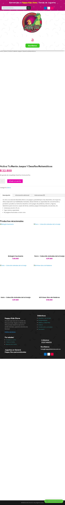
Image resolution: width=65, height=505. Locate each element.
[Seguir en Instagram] (52, 8)
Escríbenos (32, 46)
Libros (5, 51)
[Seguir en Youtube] (48, 8)
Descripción (6, 195)
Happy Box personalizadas (15, 352)
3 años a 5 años (10, 342)
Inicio (1, 51)
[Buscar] (29, 8)
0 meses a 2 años (11, 340)
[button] (53, 501)
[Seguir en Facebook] (45, 8)
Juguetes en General (13, 350)
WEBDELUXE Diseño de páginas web (32, 502)
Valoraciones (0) (39, 195)
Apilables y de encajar (44, 318)
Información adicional (22, 195)
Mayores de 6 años (11, 344)
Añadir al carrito (15, 181)
